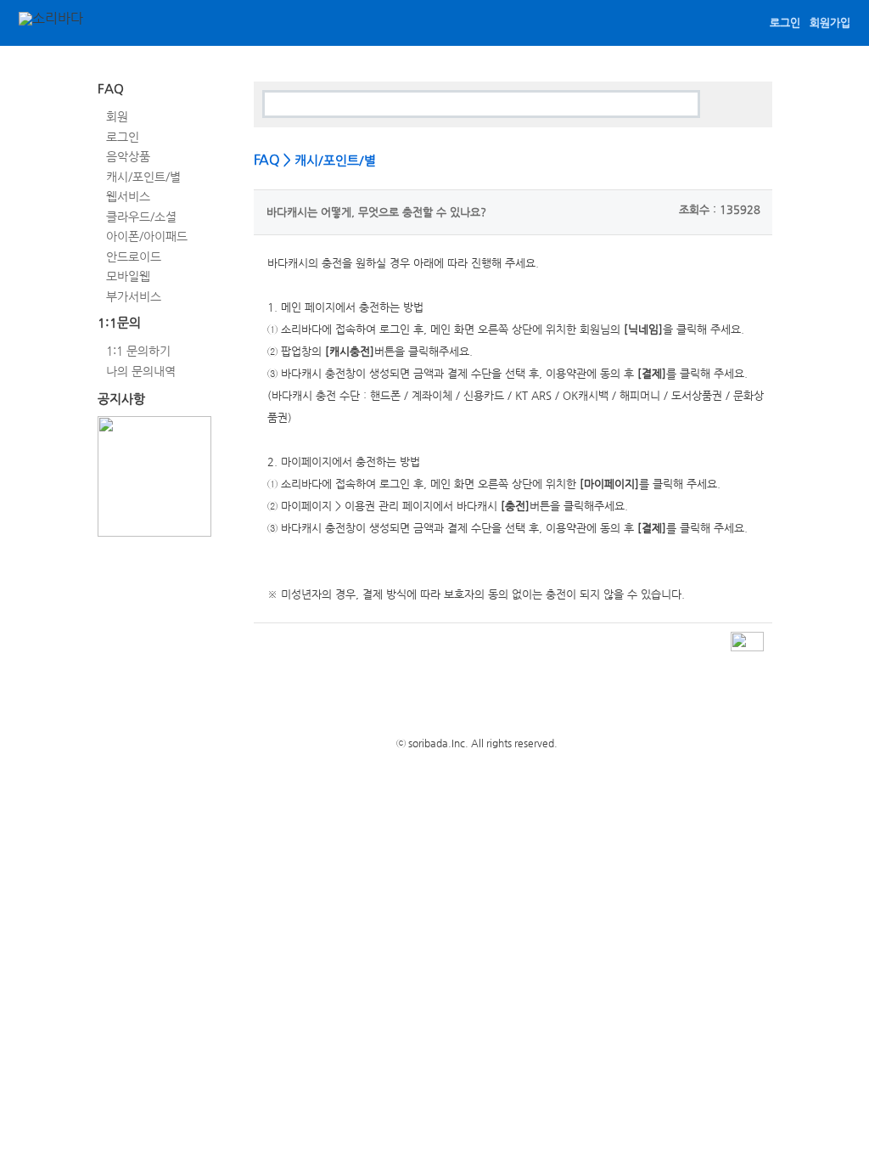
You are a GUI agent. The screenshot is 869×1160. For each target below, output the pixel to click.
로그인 (785, 22)
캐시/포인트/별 (143, 176)
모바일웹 (128, 276)
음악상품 (128, 156)
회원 (117, 116)
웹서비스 (128, 196)
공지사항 (121, 398)
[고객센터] (125, 24)
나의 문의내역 (141, 370)
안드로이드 (133, 255)
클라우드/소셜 (141, 215)
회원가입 (830, 22)
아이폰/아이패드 (147, 236)
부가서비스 (133, 295)
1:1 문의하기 (138, 351)
